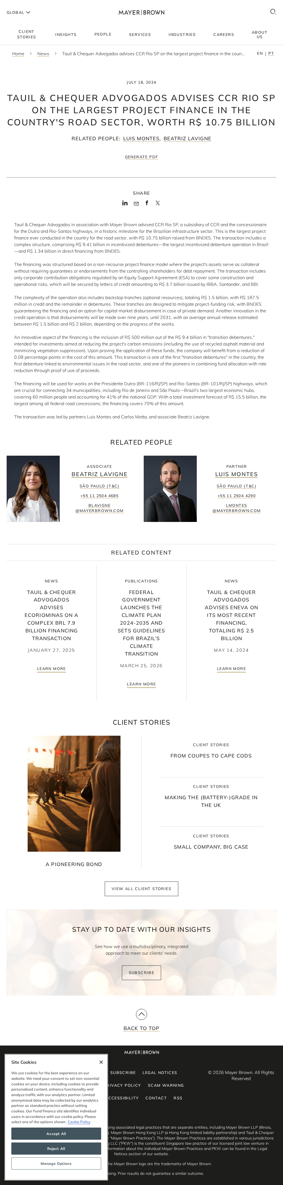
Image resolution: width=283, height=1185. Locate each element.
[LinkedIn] (125, 204)
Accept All (56, 1133)
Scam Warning (166, 1085)
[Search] (273, 12)
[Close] (101, 1062)
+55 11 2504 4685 (99, 495)
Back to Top (142, 1028)
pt (271, 53)
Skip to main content (27, 4)
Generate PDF (141, 156)
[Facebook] (147, 204)
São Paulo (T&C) (99, 486)
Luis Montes (141, 138)
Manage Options (56, 1163)
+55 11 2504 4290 (237, 495)
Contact (156, 1098)
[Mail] (136, 204)
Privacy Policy (122, 1085)
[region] (56, 1117)
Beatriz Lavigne (187, 138)
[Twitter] (157, 205)
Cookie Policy (79, 1122)
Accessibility (122, 1098)
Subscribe (141, 972)
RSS (178, 1098)
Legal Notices (160, 1072)
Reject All (56, 1148)
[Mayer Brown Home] (141, 12)
